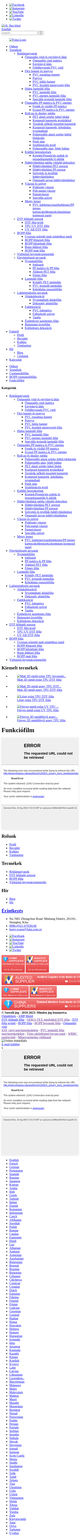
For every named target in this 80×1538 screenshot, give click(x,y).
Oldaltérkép (9, 1016)
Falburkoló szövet (44, 314)
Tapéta (37, 317)
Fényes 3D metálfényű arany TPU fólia (41, 720)
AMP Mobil (25, 1016)
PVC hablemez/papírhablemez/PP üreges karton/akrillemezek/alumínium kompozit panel (53, 210)
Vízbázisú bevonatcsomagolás (35, 254)
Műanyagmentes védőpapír (34, 1037)
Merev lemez (33, 201)
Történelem (24, 345)
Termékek (15, 50)
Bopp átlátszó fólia (36, 247)
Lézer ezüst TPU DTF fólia (34, 700)
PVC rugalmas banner (46, 74)
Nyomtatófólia (34, 261)
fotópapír (38, 264)
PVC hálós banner (44, 81)
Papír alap (39, 141)
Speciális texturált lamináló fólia (52, 99)
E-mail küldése (11, 1044)
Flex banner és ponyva (39, 71)
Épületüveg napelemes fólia (42, 321)
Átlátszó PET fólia (44, 271)
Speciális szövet (42, 197)
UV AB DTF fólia (36, 229)
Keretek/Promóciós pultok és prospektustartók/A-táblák (50, 157)
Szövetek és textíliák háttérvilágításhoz (45, 174)
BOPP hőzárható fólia (38, 243)
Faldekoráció (33, 306)
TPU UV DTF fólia (37, 226)
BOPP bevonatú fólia (48, 1023)
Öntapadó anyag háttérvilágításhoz (54, 180)
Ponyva (37, 78)
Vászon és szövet (35, 183)
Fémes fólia (40, 275)
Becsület (22, 338)
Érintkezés (12, 910)
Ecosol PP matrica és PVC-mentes (54, 109)
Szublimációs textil (44, 145)
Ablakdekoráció (34, 296)
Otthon (13, 46)
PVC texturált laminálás (47, 285)
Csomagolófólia (19, 373)
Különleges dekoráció (38, 328)
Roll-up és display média (40, 113)
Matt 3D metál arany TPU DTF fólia (39, 689)
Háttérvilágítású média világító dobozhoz (50, 162)
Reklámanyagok (27, 53)
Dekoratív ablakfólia (45, 303)
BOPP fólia (24, 233)
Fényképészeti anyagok (31, 257)
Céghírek (22, 356)
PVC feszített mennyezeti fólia (51, 85)
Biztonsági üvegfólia (37, 324)
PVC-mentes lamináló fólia (49, 95)
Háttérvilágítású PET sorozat (50, 166)
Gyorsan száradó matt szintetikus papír (48, 236)
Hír (11, 349)
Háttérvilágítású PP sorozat (49, 169)
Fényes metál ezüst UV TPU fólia (38, 710)
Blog (20, 352)
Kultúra (21, 342)
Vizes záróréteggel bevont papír (46, 1033)
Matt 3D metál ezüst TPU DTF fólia (39, 679)
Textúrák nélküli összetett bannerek (54, 124)
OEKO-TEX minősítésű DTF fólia (48, 1019)
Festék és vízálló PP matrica (50, 106)
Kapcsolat (15, 359)
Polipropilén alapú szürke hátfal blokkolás (50, 459)
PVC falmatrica (42, 310)
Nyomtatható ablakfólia (47, 299)
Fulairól (14, 331)
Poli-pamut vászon (44, 190)
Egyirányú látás (42, 64)
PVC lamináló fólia (44, 92)
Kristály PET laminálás (47, 282)
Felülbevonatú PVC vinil (48, 67)
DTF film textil (34, 222)
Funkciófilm (16, 380)
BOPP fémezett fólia (37, 240)
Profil (20, 335)
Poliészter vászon (43, 187)
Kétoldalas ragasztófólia (47, 289)
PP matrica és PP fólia (46, 268)
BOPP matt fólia (35, 250)
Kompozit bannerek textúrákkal (52, 120)
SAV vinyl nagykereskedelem (20, 1030)
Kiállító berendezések (38, 152)
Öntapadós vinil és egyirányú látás (46, 57)
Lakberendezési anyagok (32, 292)
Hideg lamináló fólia (37, 88)
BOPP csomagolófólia (23, 376)
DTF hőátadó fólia (13, 1019)
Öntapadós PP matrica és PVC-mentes (48, 102)
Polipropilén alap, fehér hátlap (51, 148)
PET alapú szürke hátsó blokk (51, 116)
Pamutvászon (41, 194)
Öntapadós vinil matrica (47, 60)
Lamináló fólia (34, 278)
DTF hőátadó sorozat (30, 219)
